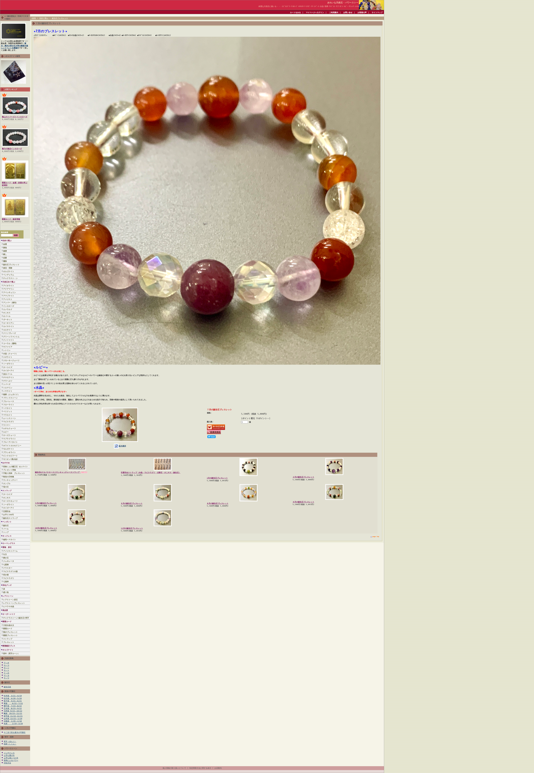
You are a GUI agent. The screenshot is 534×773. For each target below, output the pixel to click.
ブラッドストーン (10, 398)
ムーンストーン (9, 418)
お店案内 (218, 768)
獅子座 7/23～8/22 (13, 706)
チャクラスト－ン (10, 278)
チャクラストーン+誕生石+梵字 (16, 618)
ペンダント (7, 522)
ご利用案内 (333, 12)
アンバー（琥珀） (10, 303)
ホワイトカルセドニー (12, 445)
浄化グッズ (7, 585)
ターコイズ (7, 367)
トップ (6, 532)
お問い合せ (347, 12)
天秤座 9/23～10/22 (13, 711)
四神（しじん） (10, 744)
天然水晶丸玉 (8, 625)
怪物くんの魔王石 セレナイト (15, 466)
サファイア (7, 347)
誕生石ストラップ (10, 518)
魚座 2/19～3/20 (13, 724)
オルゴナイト (8, 271)
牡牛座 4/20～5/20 (13, 698)
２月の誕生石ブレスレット (303, 477)
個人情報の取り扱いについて (174, 768)
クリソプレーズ (9, 333)
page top (375, 536)
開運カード (7, 621)
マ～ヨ (6, 675)
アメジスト (7, 299)
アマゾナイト (8, 296)
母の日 (6, 487)
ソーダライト (8, 364)
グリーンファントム (11, 337)
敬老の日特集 (8, 477)
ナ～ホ (6, 673)
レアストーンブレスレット (14, 603)
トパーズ (6, 384)
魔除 (5, 261)
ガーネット (7, 319)
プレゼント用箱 (9, 470)
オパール (6, 316)
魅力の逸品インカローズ (12, 149)
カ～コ (6, 665)
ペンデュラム (8, 275)
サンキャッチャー (10, 480)
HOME (34, 18)
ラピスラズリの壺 (10, 571)
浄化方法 (7, 763)
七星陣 (6, 565)
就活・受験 (7, 268)
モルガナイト (8, 449)
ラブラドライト (9, 439)
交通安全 (6, 511)
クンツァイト (8, 340)
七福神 (6, 582)
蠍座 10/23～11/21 (13, 713)
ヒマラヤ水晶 (8, 606)
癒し (5, 254)
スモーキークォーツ (11, 360)
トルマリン (7, 388)
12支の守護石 (10, 728)
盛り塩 (6, 592)
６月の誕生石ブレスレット (132, 503)
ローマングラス (9, 543)
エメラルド (7, 309)
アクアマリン (8, 289)
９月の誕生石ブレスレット (303, 502)
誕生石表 (7, 687)
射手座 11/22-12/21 (13, 716)
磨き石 (6, 558)
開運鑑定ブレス (9, 646)
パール (6, 529)
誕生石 (6, 525)
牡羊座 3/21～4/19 (13, 696)
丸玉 (5, 554)
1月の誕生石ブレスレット (217, 478)
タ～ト (6, 670)
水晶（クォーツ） (10, 354)
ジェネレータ (8, 561)
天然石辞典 (8, 658)
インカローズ (8, 306)
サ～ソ (6, 668)
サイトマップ (377, 12)
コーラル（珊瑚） (10, 343)
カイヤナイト (8, 326)
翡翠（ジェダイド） (11, 394)
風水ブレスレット (11, 632)
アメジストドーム (10, 551)
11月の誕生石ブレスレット (132, 528)
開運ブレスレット (10, 635)
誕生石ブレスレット (11, 265)
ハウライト (7, 391)
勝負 (5, 248)
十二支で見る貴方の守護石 (14, 732)
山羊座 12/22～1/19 (13, 719)
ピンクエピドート (10, 456)
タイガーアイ (8, 371)
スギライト (7, 357)
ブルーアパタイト (10, 442)
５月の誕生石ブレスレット (46, 503)
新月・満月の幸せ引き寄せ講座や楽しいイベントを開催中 (14, 45)
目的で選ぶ (7, 240)
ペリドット (7, 411)
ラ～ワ (6, 678)
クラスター (7, 568)
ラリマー (6, 425)
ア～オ (6, 663)
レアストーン (8, 596)
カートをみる (295, 12)
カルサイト (7, 330)
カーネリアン (8, 323)
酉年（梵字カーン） (11, 653)
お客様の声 (362, 12)
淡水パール (7, 374)
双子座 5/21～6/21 (13, 701)
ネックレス (7, 536)
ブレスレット (8, 642)
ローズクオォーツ (10, 501)
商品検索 (4, 232)
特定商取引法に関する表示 (200, 768)
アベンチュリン (9, 292)
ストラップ (7, 491)
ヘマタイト (7, 408)
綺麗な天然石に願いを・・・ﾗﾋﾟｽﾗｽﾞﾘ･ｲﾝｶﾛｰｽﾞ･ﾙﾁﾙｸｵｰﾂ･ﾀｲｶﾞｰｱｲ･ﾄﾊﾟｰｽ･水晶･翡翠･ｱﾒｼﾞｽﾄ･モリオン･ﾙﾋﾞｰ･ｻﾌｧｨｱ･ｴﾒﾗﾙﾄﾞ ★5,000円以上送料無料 (321, 6)
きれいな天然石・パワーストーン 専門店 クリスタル (354, 2)
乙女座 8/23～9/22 (13, 708)
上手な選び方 (9, 755)
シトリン (6, 350)
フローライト (8, 405)
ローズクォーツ (9, 435)
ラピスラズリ (8, 422)
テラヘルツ (7, 381)
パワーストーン (10, 748)
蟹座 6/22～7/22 (13, 703)
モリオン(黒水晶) (10, 459)
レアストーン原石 (10, 600)
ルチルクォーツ (9, 428)
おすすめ (6, 463)
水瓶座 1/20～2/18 (13, 721)
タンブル (6, 483)
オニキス (6, 313)
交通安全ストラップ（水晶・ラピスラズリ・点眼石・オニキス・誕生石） (151, 472)
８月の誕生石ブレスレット (217, 503)
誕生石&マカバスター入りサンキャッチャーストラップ (58, 472)
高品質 (5, 610)
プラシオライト (9, 452)
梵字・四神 (8, 737)
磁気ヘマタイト (9, 540)
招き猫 (6, 575)
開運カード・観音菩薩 (11, 219)
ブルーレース (8, 401)
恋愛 (5, 258)
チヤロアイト (8, 377)
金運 (5, 244)
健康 (5, 251)
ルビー (6, 432)
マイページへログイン (315, 12)
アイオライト (8, 286)
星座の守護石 (9, 691)
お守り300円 (8, 515)
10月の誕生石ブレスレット (46, 528)
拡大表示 (122, 446)
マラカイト (7, 415)
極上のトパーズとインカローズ (14, 117)
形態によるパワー (11, 760)
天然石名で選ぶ (9, 282)
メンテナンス (9, 753)
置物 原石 (7, 547)
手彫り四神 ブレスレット (14, 473)
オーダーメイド (9, 614)
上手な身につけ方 (11, 758)
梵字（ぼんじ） (10, 741)
